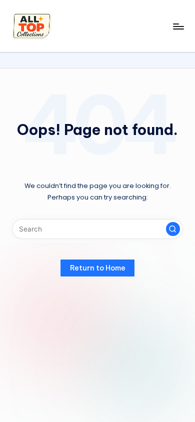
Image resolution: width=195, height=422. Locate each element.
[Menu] (178, 26)
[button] (173, 229)
